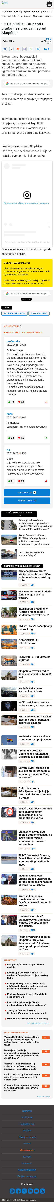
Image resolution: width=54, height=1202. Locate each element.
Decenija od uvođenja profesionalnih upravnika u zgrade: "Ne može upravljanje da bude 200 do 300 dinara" (35, 524)
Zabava (27, 16)
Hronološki (11, 332)
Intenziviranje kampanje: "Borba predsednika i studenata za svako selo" (33, 611)
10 (34, 633)
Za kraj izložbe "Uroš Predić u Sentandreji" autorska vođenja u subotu (27, 1011)
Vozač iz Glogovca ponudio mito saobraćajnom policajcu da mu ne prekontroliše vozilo (35, 813)
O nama (27, 1143)
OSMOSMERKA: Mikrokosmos (28, 642)
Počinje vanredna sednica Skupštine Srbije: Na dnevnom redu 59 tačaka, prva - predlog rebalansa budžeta (34, 943)
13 (34, 910)
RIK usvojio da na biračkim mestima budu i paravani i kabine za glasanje (35, 719)
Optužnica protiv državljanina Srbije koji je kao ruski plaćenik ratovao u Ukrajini (34, 793)
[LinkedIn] (30, 1191)
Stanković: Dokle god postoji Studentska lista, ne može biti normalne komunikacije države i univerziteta (35, 838)
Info (14, 16)
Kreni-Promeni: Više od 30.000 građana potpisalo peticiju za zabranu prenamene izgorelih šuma (33, 539)
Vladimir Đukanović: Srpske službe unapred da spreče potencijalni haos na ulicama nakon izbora (35, 880)
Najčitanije (38, 16)
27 (34, 710)
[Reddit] (18, 49)
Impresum (27, 1163)
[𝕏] (11, 49)
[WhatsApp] (31, 49)
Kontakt (27, 1156)
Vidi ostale (43, 1097)
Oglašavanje (27, 1150)
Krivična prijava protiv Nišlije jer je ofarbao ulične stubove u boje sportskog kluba (34, 576)
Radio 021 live (27, 1124)
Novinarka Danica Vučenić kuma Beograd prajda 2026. (35, 738)
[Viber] (24, 49)
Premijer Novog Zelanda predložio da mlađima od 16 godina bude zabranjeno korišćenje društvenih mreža (27, 986)
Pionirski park (39, 313)
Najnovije (6, 11)
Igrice (17, 11)
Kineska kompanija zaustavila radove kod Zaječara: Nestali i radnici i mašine (34, 901)
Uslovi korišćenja (27, 1170)
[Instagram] (12, 1191)
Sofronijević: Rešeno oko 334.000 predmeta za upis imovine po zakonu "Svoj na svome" (34, 772)
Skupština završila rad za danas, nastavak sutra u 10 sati (34, 674)
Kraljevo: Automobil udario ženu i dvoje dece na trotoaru (35, 594)
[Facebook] (4, 49)
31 (34, 889)
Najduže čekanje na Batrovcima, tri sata (30, 690)
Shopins (27, 1130)
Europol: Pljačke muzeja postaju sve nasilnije (25, 965)
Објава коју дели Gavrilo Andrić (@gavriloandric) (27, 242)
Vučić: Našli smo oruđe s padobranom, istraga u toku (35, 704)
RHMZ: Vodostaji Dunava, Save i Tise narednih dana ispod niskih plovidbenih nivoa (34, 860)
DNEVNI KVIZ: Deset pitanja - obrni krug (27, 1018)
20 (34, 849)
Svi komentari (26, 493)
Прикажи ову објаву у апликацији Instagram (26, 203)
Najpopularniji (32, 332)
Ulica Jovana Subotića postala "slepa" (31, 554)
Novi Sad (6, 16)
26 (34, 930)
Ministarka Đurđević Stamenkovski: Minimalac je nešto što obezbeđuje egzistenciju (34, 921)
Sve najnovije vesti (38, 1023)
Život (20, 16)
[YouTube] (36, 1191)
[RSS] (42, 1191)
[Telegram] (37, 49)
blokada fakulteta (14, 313)
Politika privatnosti (27, 1176)
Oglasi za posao (31, 11)
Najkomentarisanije (16, 1033)
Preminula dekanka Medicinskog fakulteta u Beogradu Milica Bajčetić (33, 753)
